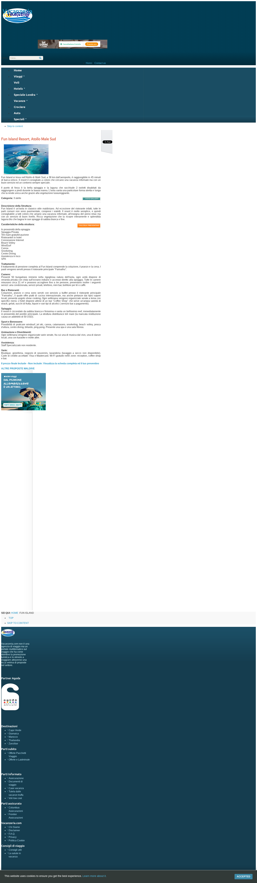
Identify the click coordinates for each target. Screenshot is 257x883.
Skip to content (15, 126)
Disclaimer (14, 830)
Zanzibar (13, 743)
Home (89, 63)
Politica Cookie (17, 840)
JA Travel (8, 633)
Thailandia (14, 740)
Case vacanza (16, 788)
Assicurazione (16, 778)
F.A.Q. (12, 834)
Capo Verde (15, 730)
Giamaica (14, 733)
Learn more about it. (94, 876)
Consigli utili (15, 850)
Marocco (13, 737)
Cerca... (5, 58)
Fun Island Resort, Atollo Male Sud (28, 139)
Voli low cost (15, 798)
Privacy (13, 837)
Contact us (100, 63)
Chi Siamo (14, 827)
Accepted (243, 876)
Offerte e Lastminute (19, 759)
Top (11, 618)
